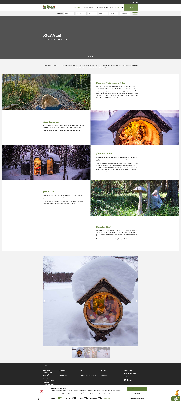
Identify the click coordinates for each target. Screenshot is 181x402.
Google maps (63, 375)
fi (115, 7)
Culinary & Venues (102, 7)
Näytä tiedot (107, 398)
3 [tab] (92, 57)
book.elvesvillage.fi (130, 374)
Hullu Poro (134, 2)
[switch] (74, 398)
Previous (2, 38)
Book (135, 13)
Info (111, 7)
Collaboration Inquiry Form (88, 375)
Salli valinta (137, 393)
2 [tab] (90, 57)
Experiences (77, 7)
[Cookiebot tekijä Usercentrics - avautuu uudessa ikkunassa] (41, 399)
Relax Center (128, 370)
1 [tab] (88, 57)
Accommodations (88, 7)
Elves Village (62, 370)
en (118, 7)
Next (179, 38)
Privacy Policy (104, 375)
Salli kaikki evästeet (137, 389)
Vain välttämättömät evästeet (137, 398)
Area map (103, 370)
